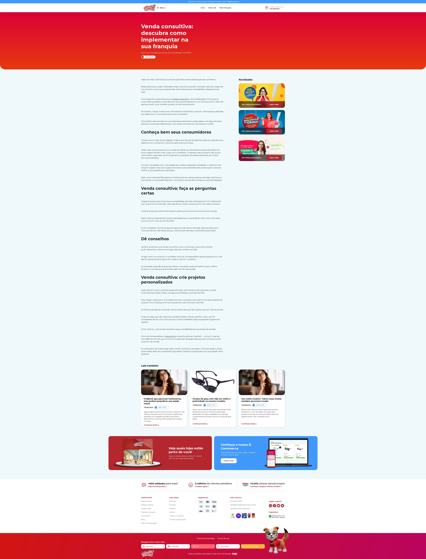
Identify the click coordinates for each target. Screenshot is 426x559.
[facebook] (274, 505)
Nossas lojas (146, 509)
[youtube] (278, 505)
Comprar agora (232, 1)
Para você (212, 8)
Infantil (172, 512)
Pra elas (172, 505)
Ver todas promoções (251, 104)
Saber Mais (274, 104)
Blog (143, 520)
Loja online (149, 546)
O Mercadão (175, 546)
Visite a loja (229, 461)
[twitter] (282, 505)
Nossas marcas (147, 505)
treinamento (170, 336)
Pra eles (172, 501)
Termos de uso (223, 538)
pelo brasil (163, 484)
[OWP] (235, 554)
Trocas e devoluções (177, 520)
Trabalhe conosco (148, 512)
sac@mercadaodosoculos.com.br (243, 505)
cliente (169, 140)
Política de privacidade (206, 538)
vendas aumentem (180, 99)
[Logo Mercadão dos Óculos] (147, 553)
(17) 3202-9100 (236, 501)
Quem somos (146, 501)
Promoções (145, 516)
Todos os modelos (176, 516)
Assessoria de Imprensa (239, 509)
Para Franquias (225, 8)
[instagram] (270, 505)
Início (203, 8)
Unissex (172, 509)
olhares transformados (267, 484)
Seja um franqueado (149, 523)
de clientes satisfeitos (213, 484)
